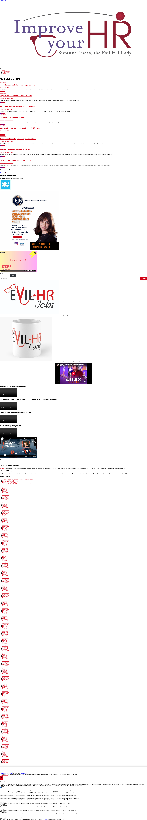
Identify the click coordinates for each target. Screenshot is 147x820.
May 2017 (4, 613)
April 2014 (4, 656)
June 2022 (4, 543)
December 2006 (5, 757)
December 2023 (5, 522)
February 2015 (5, 645)
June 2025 (4, 502)
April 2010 (4, 711)
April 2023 (4, 532)
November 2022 (5, 537)
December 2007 (5, 744)
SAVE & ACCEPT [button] (3, 818)
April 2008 (4, 739)
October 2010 (5, 704)
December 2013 (5, 661)
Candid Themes (24, 773)
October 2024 (5, 511)
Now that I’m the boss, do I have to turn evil (15, 150)
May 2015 (4, 641)
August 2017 (5, 610)
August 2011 (5, 693)
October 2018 (5, 594)
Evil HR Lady (10, 87)
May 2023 (4, 530)
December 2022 (5, 536)
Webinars (4, 74)
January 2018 (5, 604)
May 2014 (4, 655)
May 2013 (4, 669)
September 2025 (5, 498)
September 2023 (5, 526)
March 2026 (4, 491)
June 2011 (4, 695)
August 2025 (5, 499)
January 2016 (5, 632)
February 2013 (5, 672)
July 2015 (4, 639)
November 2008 (5, 731)
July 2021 (4, 556)
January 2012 (5, 687)
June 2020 (4, 571)
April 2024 (4, 518)
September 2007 (5, 747)
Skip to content (3, 0)
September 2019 (5, 581)
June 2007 (4, 751)
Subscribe (144, 278)
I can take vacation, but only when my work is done (18, 85)
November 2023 (5, 523)
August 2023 (5, 527)
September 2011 (5, 692)
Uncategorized (3, 82)
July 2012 (4, 680)
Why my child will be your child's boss (10, 481)
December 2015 (5, 633)
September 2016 (5, 623)
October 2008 (5, 732)
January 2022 (5, 549)
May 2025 (4, 503)
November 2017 (5, 606)
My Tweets (2, 462)
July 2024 (4, 514)
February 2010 (5, 714)
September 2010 (5, 706)
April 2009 (4, 725)
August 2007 (5, 748)
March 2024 (4, 519)
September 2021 (5, 553)
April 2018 (4, 601)
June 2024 (4, 515)
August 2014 (5, 651)
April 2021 (4, 559)
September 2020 (5, 567)
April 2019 (4, 587)
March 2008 (4, 740)
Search (1, 273)
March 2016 (4, 630)
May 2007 (4, 752)
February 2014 (5, 658)
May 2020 (4, 572)
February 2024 (5, 520)
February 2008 (5, 741)
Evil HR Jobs (45, 819)
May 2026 (4, 489)
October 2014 (5, 649)
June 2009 (4, 723)
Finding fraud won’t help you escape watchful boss (18, 139)
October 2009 (5, 718)
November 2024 (5, 510)
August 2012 (5, 679)
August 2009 (5, 721)
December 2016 (5, 619)
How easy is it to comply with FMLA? (12, 117)
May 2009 (4, 724)
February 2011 (5, 700)
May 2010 (4, 710)
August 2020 (5, 568)
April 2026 (4, 490)
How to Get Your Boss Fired (8, 480)
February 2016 (5, 631)
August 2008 (5, 734)
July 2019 (4, 583)
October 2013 (5, 663)
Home (3, 70)
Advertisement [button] (3, 811)
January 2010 (5, 715)
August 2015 (5, 638)
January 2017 (5, 618)
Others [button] (1, 814)
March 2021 (4, 560)
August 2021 (5, 555)
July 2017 (4, 611)
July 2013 (4, 666)
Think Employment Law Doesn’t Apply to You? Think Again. (20, 128)
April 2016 (4, 628)
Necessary (3, 787)
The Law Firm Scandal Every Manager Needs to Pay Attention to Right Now (18, 479)
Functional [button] (2, 801)
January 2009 (5, 729)
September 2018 (5, 595)
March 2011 (4, 699)
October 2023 (5, 525)
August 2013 (5, 665)
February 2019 (5, 589)
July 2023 (4, 528)
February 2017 (5, 617)
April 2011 (4, 698)
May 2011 (4, 696)
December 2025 (5, 495)
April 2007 (4, 753)
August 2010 (5, 707)
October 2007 (5, 746)
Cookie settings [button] (3, 775)
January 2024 (5, 521)
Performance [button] (2, 804)
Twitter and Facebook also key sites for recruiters (17, 106)
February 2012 (5, 686)
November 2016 (5, 620)
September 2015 (5, 636)
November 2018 (5, 593)
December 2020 (5, 564)
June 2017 (4, 612)
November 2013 (5, 662)
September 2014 (5, 650)
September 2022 (5, 540)
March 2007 (4, 754)
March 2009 (4, 726)
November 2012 (5, 676)
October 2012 (5, 677)
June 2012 (4, 681)
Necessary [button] (2, 786)
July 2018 (4, 597)
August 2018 (5, 596)
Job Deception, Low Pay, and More (9, 482)
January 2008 (5, 743)
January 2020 (5, 576)
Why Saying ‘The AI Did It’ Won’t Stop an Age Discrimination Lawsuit (16, 483)
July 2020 (4, 570)
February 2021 (5, 561)
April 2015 (4, 642)
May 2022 (4, 544)
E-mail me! (2, 468)
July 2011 (4, 694)
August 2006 (5, 762)
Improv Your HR (5, 72)
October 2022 (5, 538)
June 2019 (4, 585)
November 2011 (5, 689)
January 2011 (5, 701)
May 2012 (4, 683)
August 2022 (5, 541)
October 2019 (5, 580)
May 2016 (4, 627)
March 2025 (4, 505)
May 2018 (4, 600)
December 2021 (5, 550)
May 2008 (4, 738)
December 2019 (5, 578)
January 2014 (5, 659)
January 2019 (5, 590)
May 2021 (4, 558)
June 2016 (4, 626)
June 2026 (4, 488)
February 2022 (5, 548)
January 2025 (5, 507)
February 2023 (5, 534)
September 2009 (5, 719)
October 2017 (5, 608)
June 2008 (4, 737)
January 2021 (5, 563)
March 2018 (4, 602)
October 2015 (5, 635)
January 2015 (5, 646)
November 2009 (5, 717)
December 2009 (5, 716)
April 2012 (4, 684)
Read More (2, 91)
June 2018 (4, 598)
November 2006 (5, 759)
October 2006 (5, 760)
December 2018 (5, 591)
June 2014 (4, 654)
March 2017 (4, 616)
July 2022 (4, 542)
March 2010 (4, 713)
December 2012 (5, 674)
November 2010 (5, 703)
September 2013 (5, 664)
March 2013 (4, 671)
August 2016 (5, 624)
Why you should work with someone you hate (16, 96)
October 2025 (5, 497)
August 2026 (5, 485)
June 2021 (4, 557)
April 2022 (4, 545)
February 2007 (5, 755)
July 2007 (4, 749)
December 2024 (5, 508)
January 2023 (5, 535)
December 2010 (5, 702)
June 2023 (4, 529)
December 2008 (5, 730)
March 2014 (4, 657)
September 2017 (5, 609)
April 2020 (4, 573)
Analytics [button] (2, 807)
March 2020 (4, 574)
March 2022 (4, 547)
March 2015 (4, 643)
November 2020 (5, 565)
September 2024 (5, 512)
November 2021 (5, 551)
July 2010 (4, 708)
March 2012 (4, 685)
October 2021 (5, 552)
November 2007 (5, 745)
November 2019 (5, 579)
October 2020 (5, 566)
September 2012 (5, 678)
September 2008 (5, 733)
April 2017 (4, 615)
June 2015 (4, 640)
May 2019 (4, 586)
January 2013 (5, 673)
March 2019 (4, 588)
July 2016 (4, 625)
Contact (4, 73)
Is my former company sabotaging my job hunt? (17, 160)
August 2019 (5, 582)
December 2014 (5, 647)
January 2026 (5, 493)
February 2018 (5, 603)
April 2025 (4, 504)
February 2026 (5, 492)
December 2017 (5, 605)
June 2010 (4, 709)
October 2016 (5, 621)
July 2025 (4, 500)
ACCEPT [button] (9, 775)
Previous (2, 172)
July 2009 (4, 722)
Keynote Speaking (6, 71)
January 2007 (5, 756)
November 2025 (5, 496)
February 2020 (5, 575)
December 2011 (5, 688)
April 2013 (4, 670)
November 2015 (5, 634)
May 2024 (4, 517)
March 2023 (4, 533)
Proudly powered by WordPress (6, 773)
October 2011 (5, 691)
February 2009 (5, 728)
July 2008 (4, 736)
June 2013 (4, 668)
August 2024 (5, 513)
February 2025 (5, 506)
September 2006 (5, 761)
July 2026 (4, 487)
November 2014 (5, 648)
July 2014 (4, 653)
